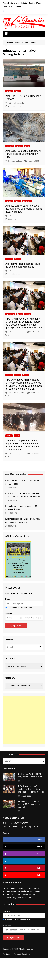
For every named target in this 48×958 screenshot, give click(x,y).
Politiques (7, 954)
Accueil (6, 3)
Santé (5, 7)
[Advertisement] (24, 720)
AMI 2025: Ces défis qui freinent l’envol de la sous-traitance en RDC (23, 154)
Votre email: (10, 613)
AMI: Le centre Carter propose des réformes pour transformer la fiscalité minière (23, 208)
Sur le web (14, 3)
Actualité (10, 146)
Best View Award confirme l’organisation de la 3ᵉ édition (22, 482)
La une (9, 91)
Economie (10, 314)
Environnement (15, 7)
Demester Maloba (15, 161)
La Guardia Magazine (16, 103)
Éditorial (24, 3)
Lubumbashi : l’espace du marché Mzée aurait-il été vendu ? (22, 507)
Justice (32, 3)
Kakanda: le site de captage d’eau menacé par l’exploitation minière (23, 520)
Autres (9, 375)
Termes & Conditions (22, 954)
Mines (38, 3)
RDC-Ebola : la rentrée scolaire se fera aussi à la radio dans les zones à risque (22, 495)
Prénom (8, 599)
